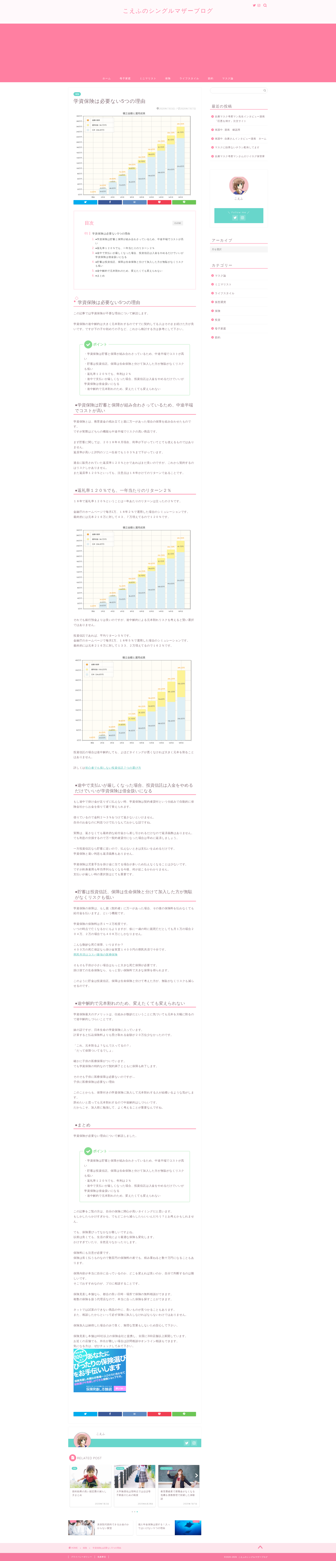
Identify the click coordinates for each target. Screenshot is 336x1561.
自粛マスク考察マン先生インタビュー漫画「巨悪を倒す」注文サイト (240, 118)
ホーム (107, 78)
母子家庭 (125, 78)
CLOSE (177, 223)
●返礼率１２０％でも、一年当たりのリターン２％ (125, 248)
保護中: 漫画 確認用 (227, 129)
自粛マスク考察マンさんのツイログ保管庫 (240, 156)
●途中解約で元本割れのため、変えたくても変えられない (129, 270)
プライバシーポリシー (81, 1557)
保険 (168, 78)
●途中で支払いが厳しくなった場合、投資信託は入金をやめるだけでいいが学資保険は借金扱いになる (139, 255)
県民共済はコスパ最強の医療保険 (96, 954)
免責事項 (101, 1557)
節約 (211, 78)
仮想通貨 (220, 301)
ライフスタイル (189, 78)
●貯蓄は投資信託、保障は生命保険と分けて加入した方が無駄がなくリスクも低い (139, 263)
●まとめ (100, 275)
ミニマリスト (148, 78)
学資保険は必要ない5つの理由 (111, 233)
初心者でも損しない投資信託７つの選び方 (113, 767)
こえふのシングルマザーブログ (168, 10)
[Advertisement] (168, 48)
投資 (217, 319)
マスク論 (227, 78)
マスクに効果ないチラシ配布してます (237, 147)
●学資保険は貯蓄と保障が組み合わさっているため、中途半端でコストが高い (139, 241)
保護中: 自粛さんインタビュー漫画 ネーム (241, 138)
